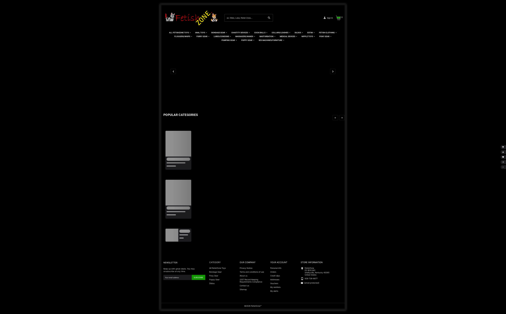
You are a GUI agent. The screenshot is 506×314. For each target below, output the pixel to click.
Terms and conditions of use (252, 272)
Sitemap (243, 289)
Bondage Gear (215, 272)
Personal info (275, 268)
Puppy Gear (214, 279)
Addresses (274, 279)
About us (243, 276)
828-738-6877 (311, 278)
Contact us (244, 285)
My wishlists (275, 287)
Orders (273, 272)
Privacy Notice (246, 268)
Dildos (212, 283)
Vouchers (274, 283)
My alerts (274, 291)
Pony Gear (213, 276)
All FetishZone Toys (217, 268)
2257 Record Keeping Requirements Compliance (251, 280)
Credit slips (275, 276)
